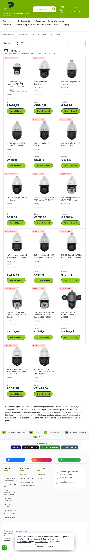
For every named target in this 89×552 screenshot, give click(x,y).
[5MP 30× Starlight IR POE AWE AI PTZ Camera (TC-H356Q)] (17, 299)
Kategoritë (25, 21)
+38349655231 (66, 478)
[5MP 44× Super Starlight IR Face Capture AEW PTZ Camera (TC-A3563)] (44, 299)
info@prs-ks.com (67, 482)
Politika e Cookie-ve (10, 485)
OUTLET (57, 24)
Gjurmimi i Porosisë (27, 478)
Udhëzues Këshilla (27, 486)
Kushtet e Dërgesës (7, 505)
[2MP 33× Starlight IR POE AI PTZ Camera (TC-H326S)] (44, 184)
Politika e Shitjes (10, 514)
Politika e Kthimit (10, 510)
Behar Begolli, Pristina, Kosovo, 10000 (69, 473)
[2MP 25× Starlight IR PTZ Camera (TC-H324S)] (71, 130)
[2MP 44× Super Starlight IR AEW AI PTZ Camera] (71, 184)
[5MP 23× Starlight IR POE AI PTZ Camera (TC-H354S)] (44, 242)
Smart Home (46, 24)
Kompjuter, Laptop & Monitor (27, 24)
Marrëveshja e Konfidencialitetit (10, 479)
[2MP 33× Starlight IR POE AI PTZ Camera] (17, 184)
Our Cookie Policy (41, 541)
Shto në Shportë (16, 111)
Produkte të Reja (10, 517)
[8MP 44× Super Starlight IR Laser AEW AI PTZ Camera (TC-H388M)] (17, 356)
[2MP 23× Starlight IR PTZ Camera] (71, 68)
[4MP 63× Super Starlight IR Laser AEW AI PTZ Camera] (17, 242)
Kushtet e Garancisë (8, 499)
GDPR (6, 475)
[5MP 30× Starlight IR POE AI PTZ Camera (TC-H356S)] (71, 242)
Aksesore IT (8, 24)
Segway (66, 24)
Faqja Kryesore (9, 21)
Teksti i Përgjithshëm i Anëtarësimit (9, 492)
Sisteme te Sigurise (56, 21)
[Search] (53, 9)
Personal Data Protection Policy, (33, 539)
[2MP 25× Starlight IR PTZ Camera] (44, 130)
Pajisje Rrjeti (41, 21)
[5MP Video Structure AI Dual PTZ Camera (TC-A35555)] (71, 299)
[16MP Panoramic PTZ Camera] (44, 68)
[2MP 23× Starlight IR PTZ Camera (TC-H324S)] (17, 130)
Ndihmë (23, 475)
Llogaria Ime (63, 11)
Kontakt (40, 478)
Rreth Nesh (41, 475)
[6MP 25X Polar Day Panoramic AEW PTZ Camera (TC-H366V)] (17, 68)
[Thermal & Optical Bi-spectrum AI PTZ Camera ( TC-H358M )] (44, 356)
